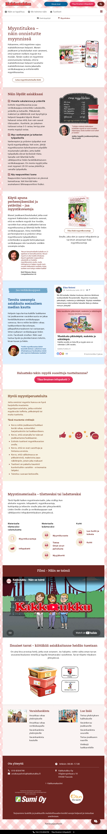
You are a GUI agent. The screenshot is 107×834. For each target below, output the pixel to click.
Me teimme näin (39, 11)
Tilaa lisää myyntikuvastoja (79, 230)
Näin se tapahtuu (16, 11)
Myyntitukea (65, 18)
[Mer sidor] (101, 11)
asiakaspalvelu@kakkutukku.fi (26, 773)
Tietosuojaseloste (53, 823)
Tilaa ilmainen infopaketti (82, 4)
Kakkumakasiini (55, 783)
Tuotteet (57, 11)
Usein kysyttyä (45, 18)
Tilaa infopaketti (61, 832)
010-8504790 (18, 770)
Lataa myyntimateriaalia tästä (28, 80)
